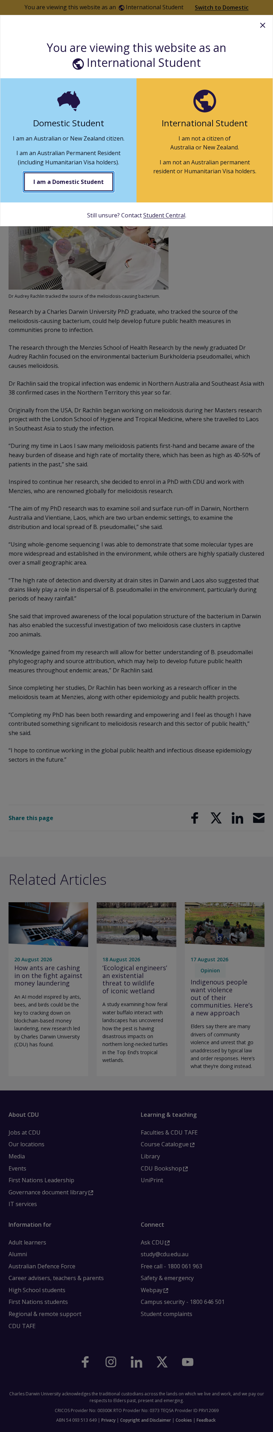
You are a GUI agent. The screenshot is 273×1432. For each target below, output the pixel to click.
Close (263, 25)
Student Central (164, 215)
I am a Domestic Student (68, 182)
